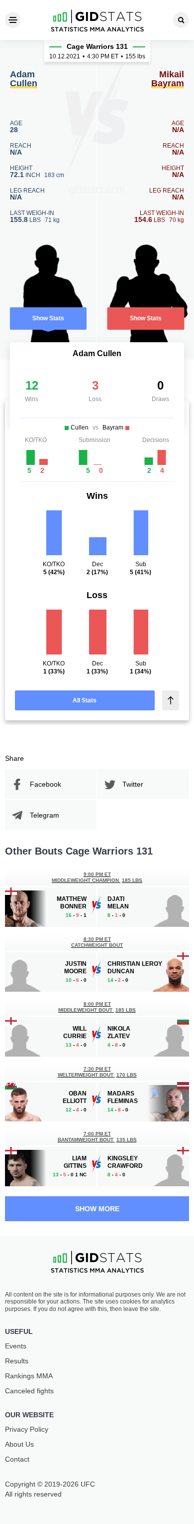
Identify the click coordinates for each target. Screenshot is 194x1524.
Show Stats (48, 318)
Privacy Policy (26, 1429)
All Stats (85, 700)
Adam (23, 79)
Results (16, 1361)
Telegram (44, 815)
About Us (19, 1444)
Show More (97, 1209)
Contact (17, 1459)
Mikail (167, 79)
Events (15, 1346)
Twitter (132, 784)
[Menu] (13, 20)
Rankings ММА (29, 1376)
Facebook (45, 784)
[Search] (181, 20)
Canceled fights (29, 1391)
